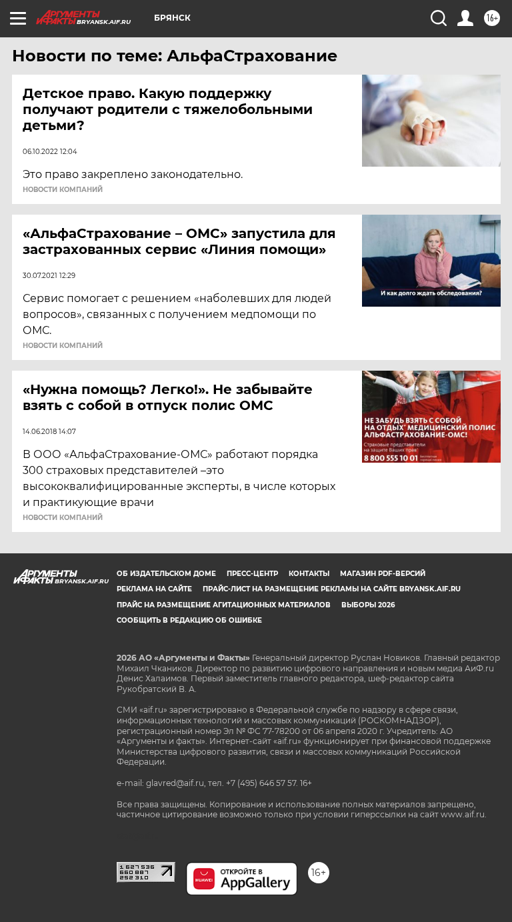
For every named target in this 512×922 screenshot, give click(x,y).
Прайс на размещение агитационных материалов (224, 605)
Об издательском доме (166, 573)
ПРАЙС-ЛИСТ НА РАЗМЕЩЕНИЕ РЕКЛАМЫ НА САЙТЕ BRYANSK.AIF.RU (332, 589)
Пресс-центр (252, 573)
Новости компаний (63, 190)
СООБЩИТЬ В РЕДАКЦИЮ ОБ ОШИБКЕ (189, 620)
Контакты (309, 573)
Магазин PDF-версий (382, 573)
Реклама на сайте (154, 589)
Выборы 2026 (368, 605)
